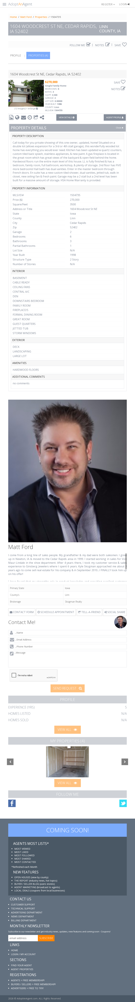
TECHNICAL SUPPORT (23, 908)
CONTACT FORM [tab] (23, 612)
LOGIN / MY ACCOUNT (23, 954)
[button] (109, 4)
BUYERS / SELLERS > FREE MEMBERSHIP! (33, 984)
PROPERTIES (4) (38, 55)
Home (13, 16)
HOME (14, 950)
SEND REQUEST (65, 688)
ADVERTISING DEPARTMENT (26, 912)
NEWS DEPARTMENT (22, 916)
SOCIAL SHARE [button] (116, 612)
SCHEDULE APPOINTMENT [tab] (57, 612)
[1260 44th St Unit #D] (67, 761)
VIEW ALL (65, 729)
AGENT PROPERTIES (22, 969)
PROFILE (15, 55)
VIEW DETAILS (66, 117)
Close (119, 128)
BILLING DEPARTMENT (24, 920)
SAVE (118, 45)
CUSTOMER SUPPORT (23, 904)
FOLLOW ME (78, 45)
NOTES (100, 45)
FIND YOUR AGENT (21, 965)
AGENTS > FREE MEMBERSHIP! (27, 980)
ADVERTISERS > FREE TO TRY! (27, 988)
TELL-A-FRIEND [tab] (91, 612)
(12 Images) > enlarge (25, 108)
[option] (67, 761)
